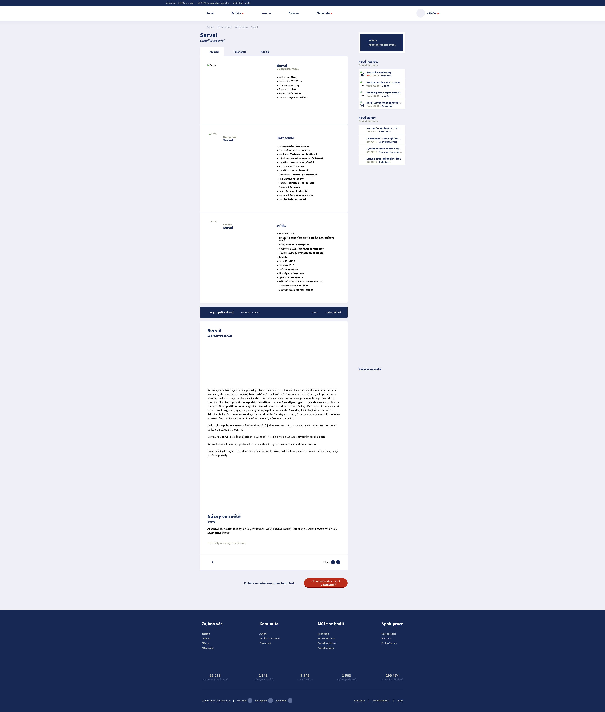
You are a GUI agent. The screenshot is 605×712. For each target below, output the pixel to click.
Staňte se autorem (269, 638)
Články (205, 643)
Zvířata (236, 13)
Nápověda (323, 633)
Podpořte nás (389, 643)
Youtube (241, 700)
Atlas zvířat (208, 647)
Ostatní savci (225, 27)
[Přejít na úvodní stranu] (202, 27)
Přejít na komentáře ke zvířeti (326, 583)
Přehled (214, 51)
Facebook (281, 700)
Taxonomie (239, 51)
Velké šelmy (241, 27)
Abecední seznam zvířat (382, 44)
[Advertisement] (273, 363)
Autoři (263, 633)
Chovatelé (323, 13)
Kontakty (359, 700)
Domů (210, 13)
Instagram (261, 700)
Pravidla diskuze (327, 643)
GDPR (400, 700)
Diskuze (294, 13)
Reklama (386, 638)
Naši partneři (388, 633)
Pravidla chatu (326, 647)
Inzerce (266, 13)
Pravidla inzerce (326, 638)
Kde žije (265, 51)
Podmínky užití (381, 700)
